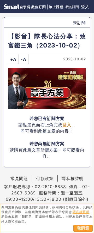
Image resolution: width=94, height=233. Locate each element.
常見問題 (19, 178)
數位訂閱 (38, 7)
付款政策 (45, 178)
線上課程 (56, 7)
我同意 (83, 228)
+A (13, 59)
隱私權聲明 (73, 178)
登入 (85, 6)
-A (23, 59)
